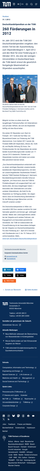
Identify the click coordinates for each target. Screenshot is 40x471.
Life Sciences (24, 375)
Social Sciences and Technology (14, 381)
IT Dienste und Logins (10, 395)
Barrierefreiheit (7, 428)
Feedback (11, 424)
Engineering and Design (11, 371)
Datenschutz (20, 428)
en (22, 4)
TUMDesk (17, 399)
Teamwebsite (11, 258)
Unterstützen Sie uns (10, 325)
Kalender (24, 395)
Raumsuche (29, 399)
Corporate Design (9, 406)
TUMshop (27, 402)
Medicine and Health (10, 378)
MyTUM (5, 399)
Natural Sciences (8, 375)
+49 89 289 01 (21, 313)
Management (27, 378)
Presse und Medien (24, 424)
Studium (5, 16)
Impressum (31, 428)
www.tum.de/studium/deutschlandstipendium (19, 239)
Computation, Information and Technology (18, 368)
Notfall (4, 431)
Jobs (4, 424)
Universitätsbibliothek (10, 402)
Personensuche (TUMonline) (13, 392)
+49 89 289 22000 (22, 316)
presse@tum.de (12, 256)
